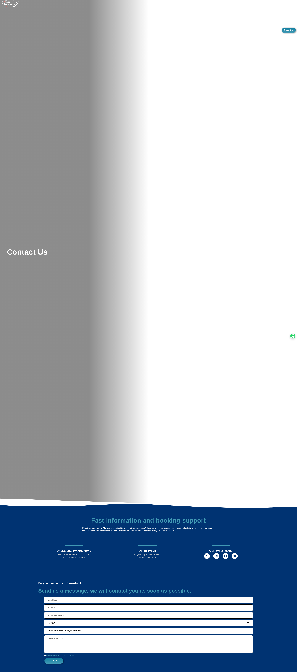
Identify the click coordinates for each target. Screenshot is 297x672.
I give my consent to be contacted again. (63, 655)
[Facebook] (225, 556)
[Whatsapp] (207, 556)
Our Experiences (212, 30)
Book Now (289, 30)
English (273, 30)
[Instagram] (216, 556)
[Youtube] (235, 556)
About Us (232, 30)
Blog (261, 30)
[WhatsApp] (292, 336)
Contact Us (247, 30)
